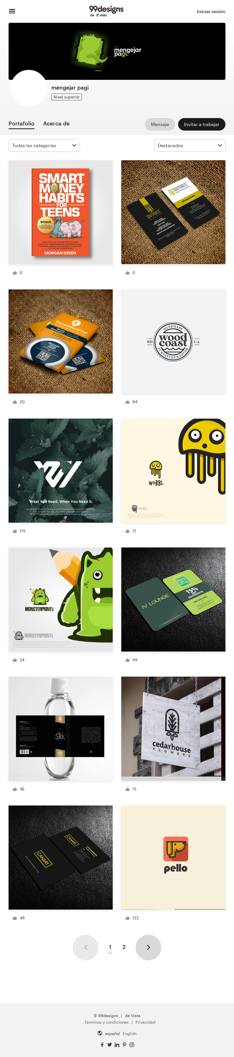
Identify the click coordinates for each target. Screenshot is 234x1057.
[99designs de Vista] (106, 11)
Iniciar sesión (211, 11)
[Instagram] (132, 1045)
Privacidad (146, 1022)
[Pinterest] (124, 1045)
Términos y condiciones (106, 1022)
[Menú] (12, 11)
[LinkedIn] (117, 1045)
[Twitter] (109, 1045)
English (129, 1033)
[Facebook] (102, 1045)
